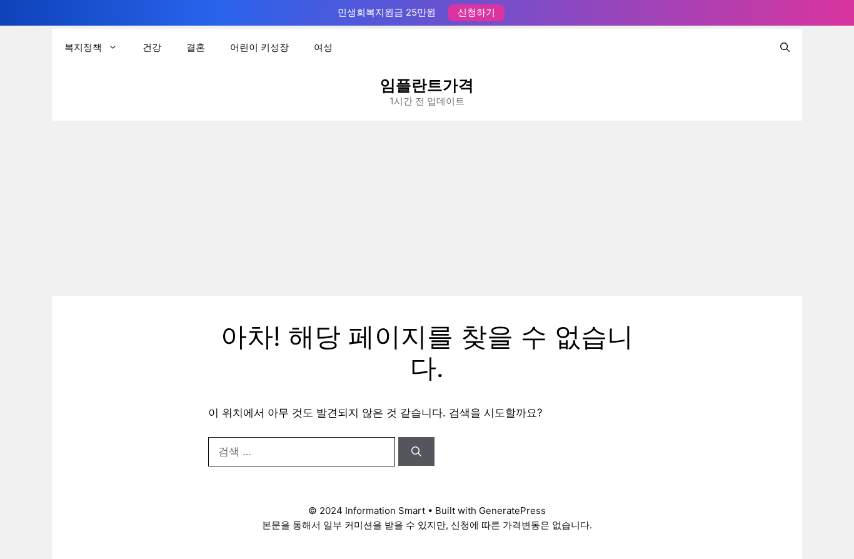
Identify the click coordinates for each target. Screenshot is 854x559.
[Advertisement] (427, 208)
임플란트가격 (427, 85)
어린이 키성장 (259, 47)
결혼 (195, 47)
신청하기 (476, 12)
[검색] (416, 451)
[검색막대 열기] (785, 47)
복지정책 (83, 47)
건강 (152, 47)
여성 (323, 47)
